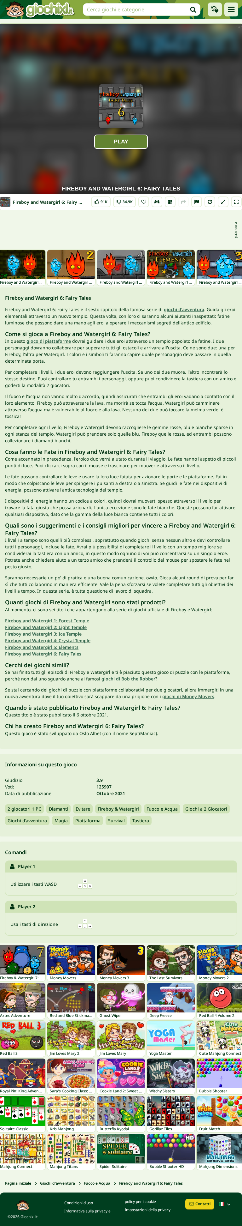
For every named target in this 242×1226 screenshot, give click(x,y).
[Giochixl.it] (39, 9)
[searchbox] (141, 9)
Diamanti (58, 809)
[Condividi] (183, 201)
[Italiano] (225, 1204)
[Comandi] (157, 201)
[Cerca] (193, 9)
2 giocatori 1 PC (24, 809)
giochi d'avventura (184, 309)
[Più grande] (223, 201)
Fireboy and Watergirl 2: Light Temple (46, 627)
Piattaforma (88, 821)
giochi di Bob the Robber (128, 679)
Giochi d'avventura (27, 821)
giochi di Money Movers (188, 696)
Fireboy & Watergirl (118, 809)
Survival (116, 821)
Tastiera (140, 821)
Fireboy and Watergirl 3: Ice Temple (43, 634)
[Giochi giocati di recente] (215, 9)
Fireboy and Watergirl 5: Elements (41, 647)
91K (101, 200)
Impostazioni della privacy (147, 1209)
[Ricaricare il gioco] (210, 201)
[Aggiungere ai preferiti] (143, 201)
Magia (61, 821)
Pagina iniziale (18, 1183)
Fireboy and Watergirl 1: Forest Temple (47, 621)
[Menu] (231, 9)
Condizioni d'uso (78, 1202)
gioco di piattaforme (48, 341)
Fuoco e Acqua (162, 809)
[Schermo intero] (236, 201)
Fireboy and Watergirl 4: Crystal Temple (47, 640)
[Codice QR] (170, 201)
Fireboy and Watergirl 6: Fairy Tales (43, 654)
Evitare (83, 809)
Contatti (202, 1203)
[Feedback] (196, 201)
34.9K (124, 200)
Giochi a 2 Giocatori (206, 809)
